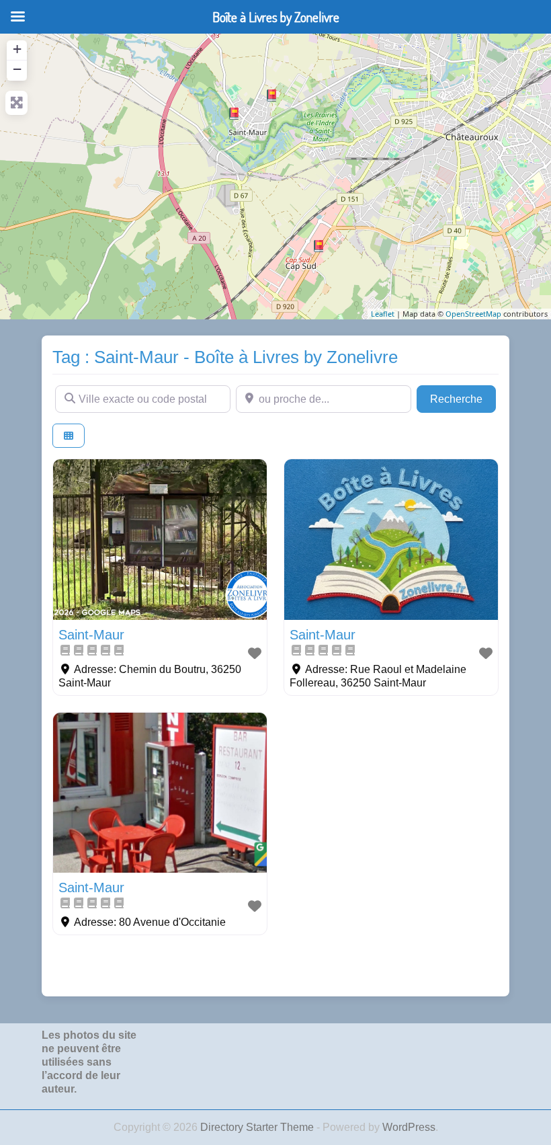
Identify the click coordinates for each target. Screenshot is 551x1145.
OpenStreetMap (473, 314)
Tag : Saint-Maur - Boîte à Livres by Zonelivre (225, 357)
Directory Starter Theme (258, 1127)
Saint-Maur (91, 634)
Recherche (463, 399)
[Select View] (68, 436)
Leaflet (382, 314)
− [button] (17, 69)
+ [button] (17, 48)
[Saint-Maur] (318, 246)
